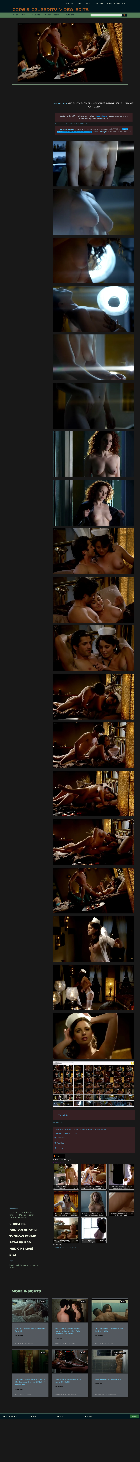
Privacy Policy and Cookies (116, 3)
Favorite (59, 1156)
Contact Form (98, 3)
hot (17, 1265)
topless (13, 1267)
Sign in (87, 3)
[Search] (124, 15)
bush (11, 1265)
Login (79, 3)
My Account (70, 3)
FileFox (60, 1148)
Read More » (19, 1335)
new (31, 1265)
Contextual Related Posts (65, 1247)
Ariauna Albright (24, 1212)
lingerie (24, 1265)
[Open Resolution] (63, 15)
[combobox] (106, 15)
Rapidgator (61, 1143)
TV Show (22, 1217)
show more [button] (57, 1122)
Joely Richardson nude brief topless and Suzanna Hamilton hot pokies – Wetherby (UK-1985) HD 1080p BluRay (68, 1331)
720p (11, 1212)
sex (36, 1265)
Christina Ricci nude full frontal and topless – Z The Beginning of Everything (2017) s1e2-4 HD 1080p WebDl (30, 1382)
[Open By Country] (41, 15)
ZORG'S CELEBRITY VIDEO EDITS (51, 9)
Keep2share (61, 1138)
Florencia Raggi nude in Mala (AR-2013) (108, 1379)
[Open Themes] (29, 15)
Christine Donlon (18, 1215)
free (102, 119)
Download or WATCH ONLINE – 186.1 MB (71, 124)
